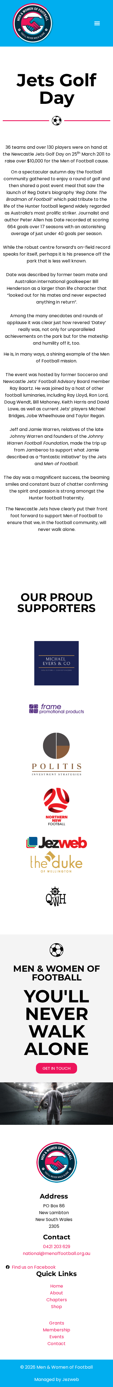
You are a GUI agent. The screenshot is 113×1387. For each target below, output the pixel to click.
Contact (56, 1343)
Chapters (56, 1300)
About (56, 1293)
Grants (56, 1323)
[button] (96, 23)
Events (56, 1337)
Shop (56, 1306)
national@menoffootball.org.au (56, 1253)
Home (56, 1286)
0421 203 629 (56, 1246)
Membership (56, 1330)
